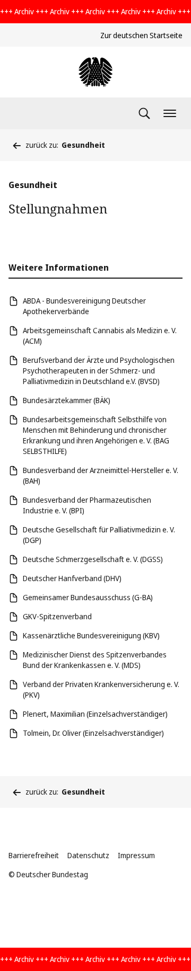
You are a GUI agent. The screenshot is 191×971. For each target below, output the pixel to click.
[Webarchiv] (95, 72)
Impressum (136, 855)
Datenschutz (88, 855)
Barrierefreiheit (33, 855)
